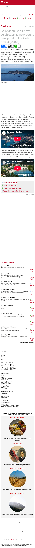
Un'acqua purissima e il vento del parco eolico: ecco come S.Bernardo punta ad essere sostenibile (14, 337)
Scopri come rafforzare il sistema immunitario (12, 321)
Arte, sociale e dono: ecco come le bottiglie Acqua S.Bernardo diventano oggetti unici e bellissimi (13, 315)
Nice (2, 356)
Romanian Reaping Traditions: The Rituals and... (17, 489)
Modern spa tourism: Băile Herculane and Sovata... (17, 514)
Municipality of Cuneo (6, 381)
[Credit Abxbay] (17, 80)
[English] (12, 18)
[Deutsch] (20, 18)
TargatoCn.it (4, 397)
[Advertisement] (17, 98)
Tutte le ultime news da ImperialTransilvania (17, 526)
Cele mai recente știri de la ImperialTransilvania (17, 531)
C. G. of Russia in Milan (7, 369)
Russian (23, 540)
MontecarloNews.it (5, 396)
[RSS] (4, 18)
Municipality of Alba (6, 382)
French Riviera (4, 379)
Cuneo (2, 354)
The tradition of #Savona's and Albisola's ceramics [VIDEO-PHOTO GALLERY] (13, 284)
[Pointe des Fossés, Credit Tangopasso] (15, 191)
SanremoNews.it (5, 393)
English (13, 540)
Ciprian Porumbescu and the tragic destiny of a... (17, 464)
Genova (3, 355)
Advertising (18, 15)
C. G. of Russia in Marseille (7, 371)
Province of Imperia (6, 386)
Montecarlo (3, 387)
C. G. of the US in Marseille (7, 365)
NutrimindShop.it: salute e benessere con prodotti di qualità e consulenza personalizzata (14, 329)
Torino (2, 358)
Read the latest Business (27, 342)
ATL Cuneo (3, 375)
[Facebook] (30, 15)
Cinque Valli (4, 389)
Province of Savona (6, 383)
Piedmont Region (5, 402)
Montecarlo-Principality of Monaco (9, 406)
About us (4, 15)
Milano (2, 359)
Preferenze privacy (22, 545)
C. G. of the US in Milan (7, 364)
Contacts (25, 15)
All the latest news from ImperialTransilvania (17, 522)
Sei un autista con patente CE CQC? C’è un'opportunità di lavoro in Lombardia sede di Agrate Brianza (15, 292)
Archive (11, 15)
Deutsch (18, 540)
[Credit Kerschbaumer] (9, 182)
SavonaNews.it (4, 395)
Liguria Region (4, 404)
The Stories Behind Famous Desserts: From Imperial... (17, 439)
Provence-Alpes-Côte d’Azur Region (10, 405)
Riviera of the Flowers (6, 378)
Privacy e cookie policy (11, 545)
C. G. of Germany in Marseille (8, 368)
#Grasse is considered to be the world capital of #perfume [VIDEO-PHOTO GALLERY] (13, 276)
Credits (3, 545)
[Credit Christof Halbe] (9, 185)
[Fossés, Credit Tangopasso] (11, 188)
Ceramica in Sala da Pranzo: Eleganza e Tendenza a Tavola (14, 307)
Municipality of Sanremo (7, 385)
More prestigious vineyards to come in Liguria (12, 267)
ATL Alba (3, 377)
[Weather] (7, 18)
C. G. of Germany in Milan (7, 367)
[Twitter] (33, 15)
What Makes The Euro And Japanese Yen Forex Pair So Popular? (15, 300)
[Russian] (28, 18)
